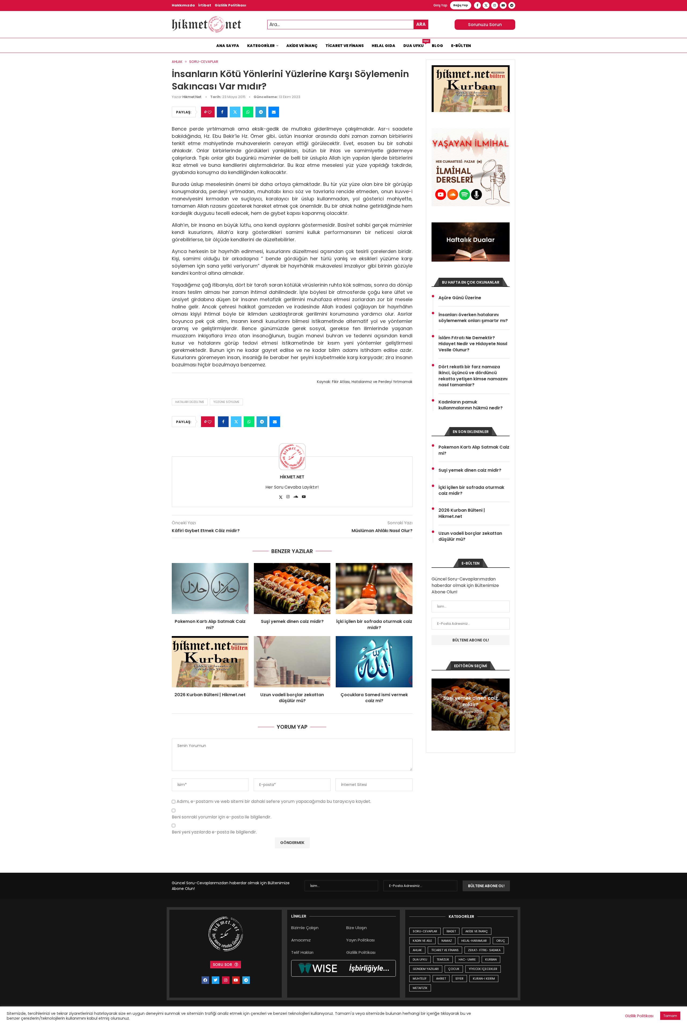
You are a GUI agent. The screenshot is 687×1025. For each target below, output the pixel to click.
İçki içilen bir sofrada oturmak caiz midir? (374, 624)
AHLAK (417, 950)
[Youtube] (503, 5)
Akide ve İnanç (301, 45)
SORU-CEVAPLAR (425, 931)
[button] (436, 704)
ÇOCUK (453, 969)
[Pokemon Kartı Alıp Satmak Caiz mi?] (210, 588)
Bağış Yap (460, 5)
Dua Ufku (415, 44)
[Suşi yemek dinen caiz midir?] (292, 588)
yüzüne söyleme (226, 402)
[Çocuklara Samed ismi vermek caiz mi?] (374, 661)
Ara (421, 24)
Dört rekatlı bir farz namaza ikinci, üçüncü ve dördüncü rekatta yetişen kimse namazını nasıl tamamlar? (472, 376)
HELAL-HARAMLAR (474, 941)
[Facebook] (477, 5)
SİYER (459, 978)
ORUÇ (500, 941)
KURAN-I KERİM (484, 978)
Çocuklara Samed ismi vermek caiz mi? (374, 698)
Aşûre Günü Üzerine (459, 298)
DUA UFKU (420, 959)
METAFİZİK (420, 988)
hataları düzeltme (189, 402)
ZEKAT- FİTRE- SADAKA (484, 950)
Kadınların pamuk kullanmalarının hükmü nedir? (470, 405)
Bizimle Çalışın (305, 928)
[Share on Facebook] (222, 112)
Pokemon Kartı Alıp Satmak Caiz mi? (210, 624)
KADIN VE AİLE (422, 941)
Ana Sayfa (227, 45)
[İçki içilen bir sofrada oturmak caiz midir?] (374, 588)
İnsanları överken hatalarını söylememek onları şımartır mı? (473, 318)
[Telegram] (511, 5)
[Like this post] (209, 112)
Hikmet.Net (191, 96)
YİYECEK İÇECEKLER (483, 969)
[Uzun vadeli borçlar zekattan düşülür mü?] (292, 661)
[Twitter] (486, 5)
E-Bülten (461, 45)
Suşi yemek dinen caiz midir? (292, 621)
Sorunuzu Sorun (485, 24)
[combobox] (347, 24)
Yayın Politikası (360, 940)
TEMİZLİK (443, 959)
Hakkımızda (183, 5)
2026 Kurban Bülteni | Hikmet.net (210, 695)
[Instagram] (494, 5)
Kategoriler (261, 45)
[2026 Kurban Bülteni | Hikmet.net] (210, 661)
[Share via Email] (273, 112)
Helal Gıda (383, 45)
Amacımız (301, 940)
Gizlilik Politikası (230, 5)
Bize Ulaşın (356, 928)
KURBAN (491, 959)
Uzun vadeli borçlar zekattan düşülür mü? (292, 698)
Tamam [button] (670, 1015)
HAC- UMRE (467, 959)
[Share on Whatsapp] (248, 112)
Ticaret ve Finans (345, 45)
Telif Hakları (302, 952)
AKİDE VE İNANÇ (476, 931)
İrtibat (204, 5)
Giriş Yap (440, 5)
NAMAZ (446, 941)
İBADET (451, 931)
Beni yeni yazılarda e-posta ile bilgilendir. (214, 832)
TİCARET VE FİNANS (445, 950)
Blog (437, 45)
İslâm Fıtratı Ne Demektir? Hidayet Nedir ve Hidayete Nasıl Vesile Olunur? (472, 344)
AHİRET (441, 978)
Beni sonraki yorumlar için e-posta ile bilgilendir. (221, 817)
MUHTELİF (420, 978)
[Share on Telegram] (260, 112)
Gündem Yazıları (426, 969)
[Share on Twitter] (235, 112)
